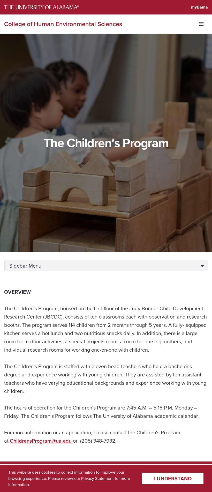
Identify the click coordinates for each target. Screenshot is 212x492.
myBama (199, 7)
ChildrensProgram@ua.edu (41, 441)
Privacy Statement (97, 478)
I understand (173, 478)
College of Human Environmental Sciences (63, 24)
